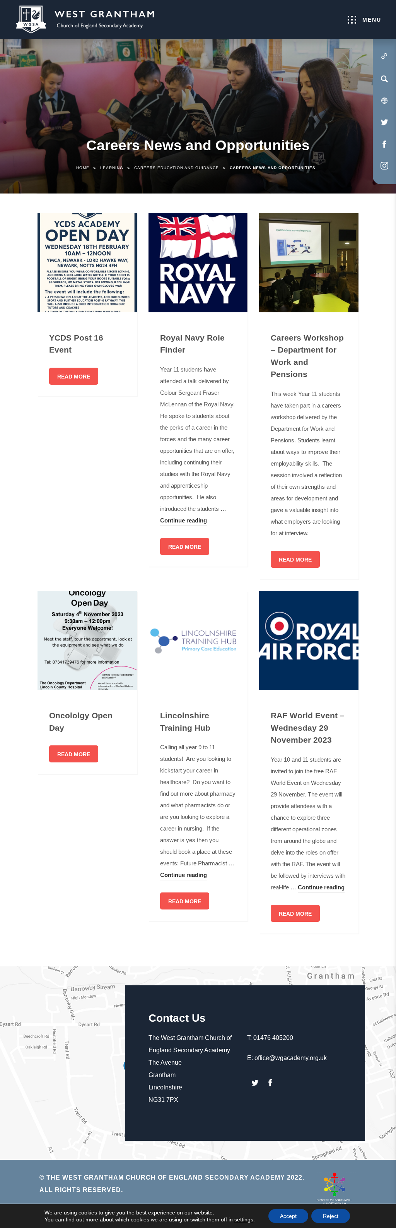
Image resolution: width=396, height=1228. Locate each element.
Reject (330, 1216)
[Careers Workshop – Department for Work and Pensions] (308, 262)
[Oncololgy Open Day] (87, 640)
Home (82, 168)
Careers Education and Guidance (176, 168)
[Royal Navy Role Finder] (198, 262)
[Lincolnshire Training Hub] (198, 640)
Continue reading (183, 521)
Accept (288, 1216)
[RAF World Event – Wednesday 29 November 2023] (308, 640)
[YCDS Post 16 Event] (87, 262)
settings (243, 1219)
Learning (111, 168)
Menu (371, 20)
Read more (73, 376)
